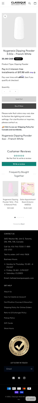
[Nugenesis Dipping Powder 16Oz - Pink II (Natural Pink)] (10, 189)
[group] (10, 196)
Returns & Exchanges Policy (15, 312)
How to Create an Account (15, 297)
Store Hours (9, 328)
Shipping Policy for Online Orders (18, 307)
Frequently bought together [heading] (19, 173)
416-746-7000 (17, 246)
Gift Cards (8, 323)
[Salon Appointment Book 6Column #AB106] (27, 189)
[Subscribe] (31, 369)
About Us (8, 291)
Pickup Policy (9, 318)
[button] (3, 3)
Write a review (19, 164)
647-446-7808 (22, 254)
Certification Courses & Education (18, 302)
